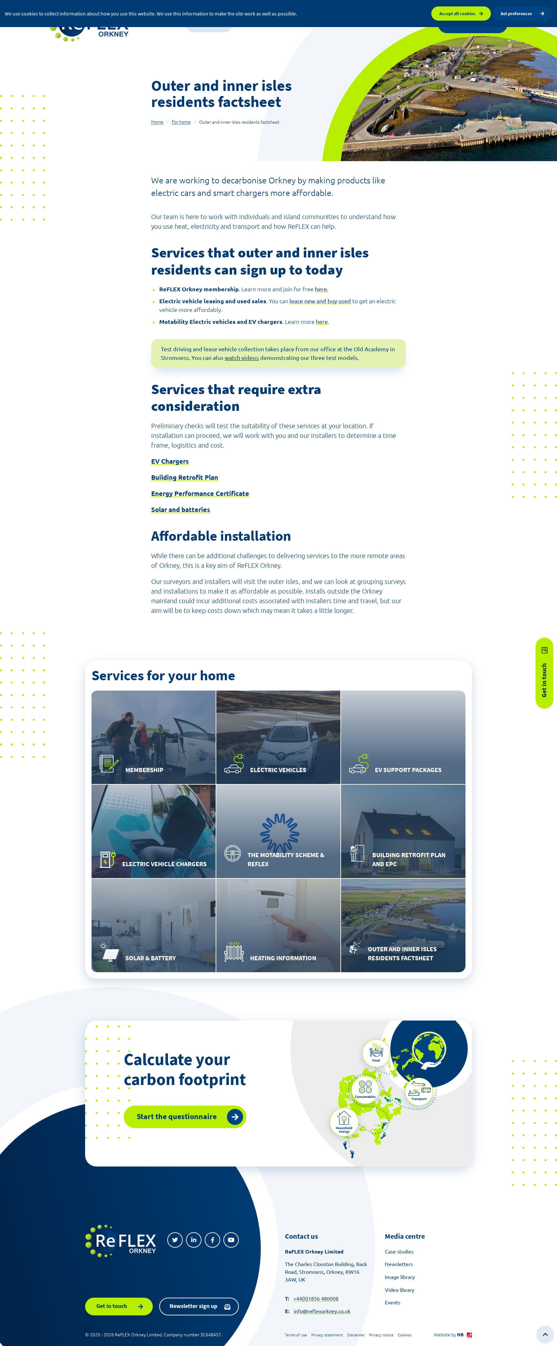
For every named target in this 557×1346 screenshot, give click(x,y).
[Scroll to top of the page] (545, 1334)
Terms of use (296, 1335)
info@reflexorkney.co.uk (322, 1311)
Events (392, 1302)
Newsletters (399, 1264)
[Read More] (154, 737)
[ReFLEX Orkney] (120, 1241)
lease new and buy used (320, 301)
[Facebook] (212, 1240)
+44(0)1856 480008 (315, 1299)
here (322, 321)
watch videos (242, 357)
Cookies (404, 1335)
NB (460, 1334)
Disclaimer (356, 1335)
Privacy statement (327, 1335)
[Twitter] (175, 1240)
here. (321, 289)
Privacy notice (381, 1335)
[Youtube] (231, 1240)
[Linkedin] (193, 1240)
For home (181, 121)
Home (157, 121)
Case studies (399, 1251)
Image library (400, 1277)
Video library (399, 1290)
